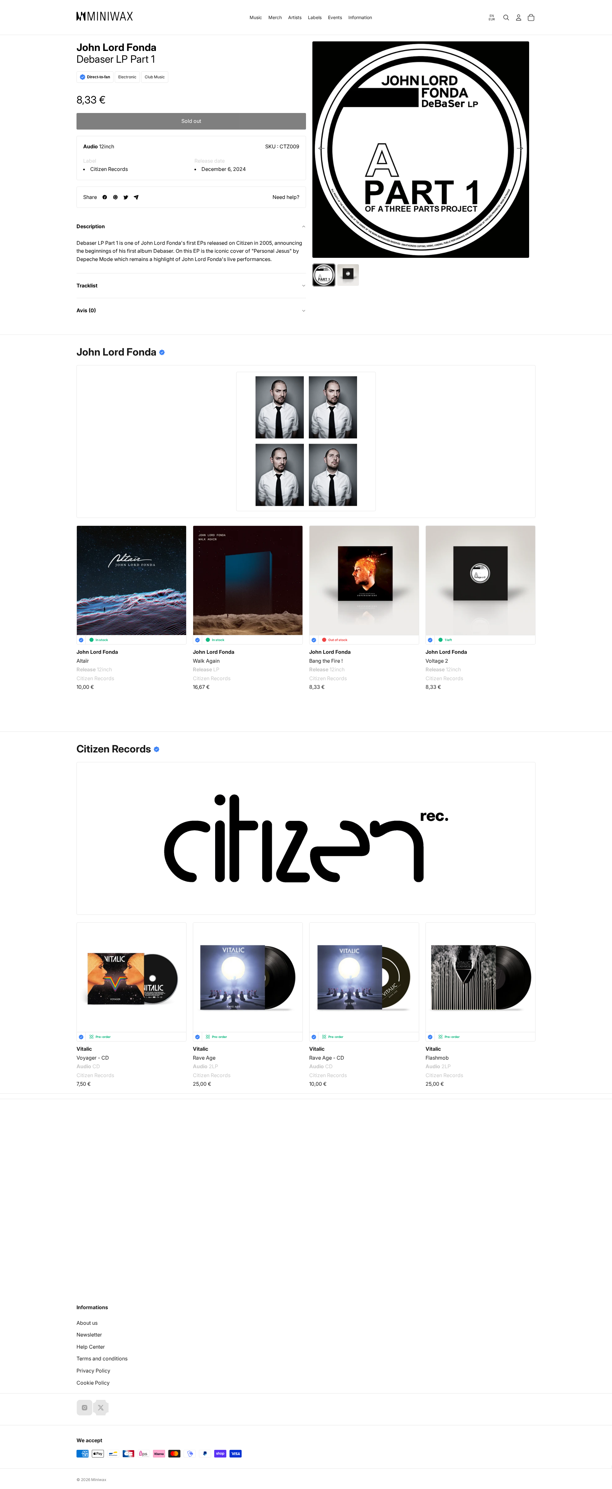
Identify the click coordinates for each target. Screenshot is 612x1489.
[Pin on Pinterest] (115, 197)
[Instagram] (84, 1407)
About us (87, 1323)
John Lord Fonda (116, 47)
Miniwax (98, 1479)
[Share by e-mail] (136, 197)
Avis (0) (86, 310)
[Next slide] (522, 150)
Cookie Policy (93, 1383)
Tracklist (87, 285)
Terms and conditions (101, 1358)
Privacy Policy (93, 1370)
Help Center (90, 1347)
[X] (101, 1407)
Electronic (127, 76)
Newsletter (89, 1334)
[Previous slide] (319, 150)
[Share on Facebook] (104, 197)
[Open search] (506, 17)
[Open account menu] (518, 17)
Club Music (155, 76)
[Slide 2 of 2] (348, 275)
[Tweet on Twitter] (125, 197)
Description (90, 226)
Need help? (286, 197)
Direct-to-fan (98, 77)
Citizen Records (109, 169)
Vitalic (84, 1049)
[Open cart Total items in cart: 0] (531, 17)
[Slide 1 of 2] (324, 275)
